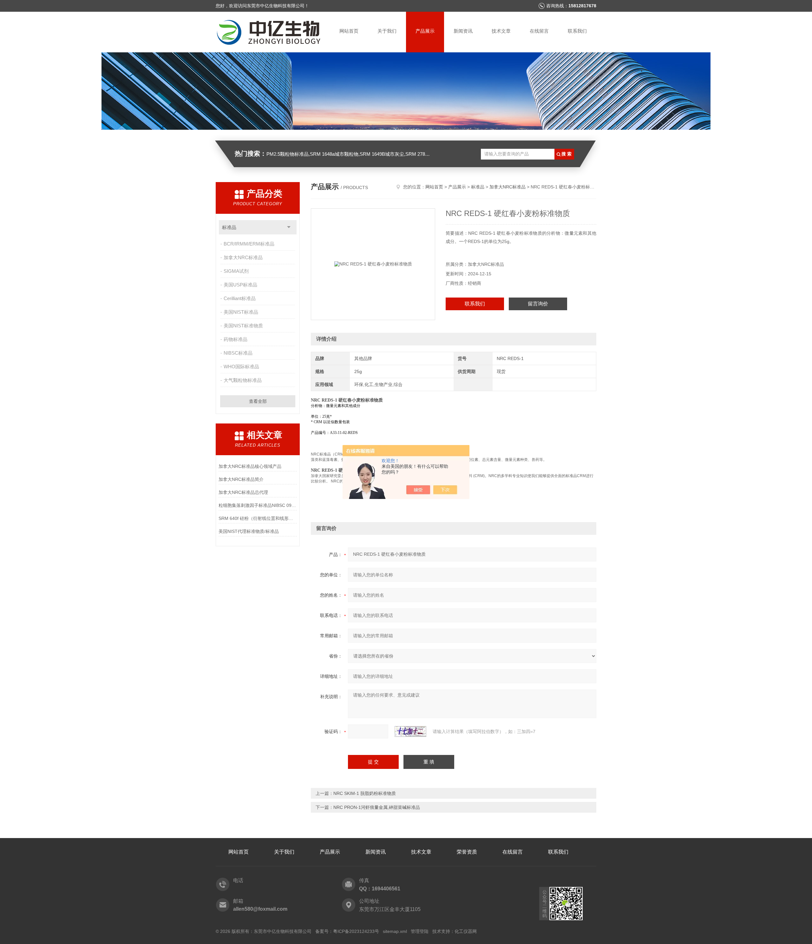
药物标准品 (235, 339)
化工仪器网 (466, 931)
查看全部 (258, 401)
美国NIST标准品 (241, 312)
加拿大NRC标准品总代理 (243, 492)
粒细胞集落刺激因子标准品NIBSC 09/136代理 (258, 505)
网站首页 (348, 31)
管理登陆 (420, 931)
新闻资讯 (463, 31)
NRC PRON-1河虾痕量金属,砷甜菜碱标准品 (376, 807)
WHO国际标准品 (241, 366)
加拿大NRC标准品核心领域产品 (250, 466)
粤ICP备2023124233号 (356, 931)
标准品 (229, 227)
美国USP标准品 (240, 284)
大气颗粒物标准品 (243, 380)
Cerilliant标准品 (240, 298)
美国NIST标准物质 (243, 325)
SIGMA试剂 (236, 271)
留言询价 (538, 303)
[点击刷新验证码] (410, 731)
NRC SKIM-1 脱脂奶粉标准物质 (364, 793)
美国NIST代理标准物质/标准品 (249, 531)
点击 (289, 227)
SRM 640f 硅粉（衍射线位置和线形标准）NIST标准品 (258, 518)
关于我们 (386, 31)
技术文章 (501, 31)
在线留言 (539, 31)
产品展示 (425, 31)
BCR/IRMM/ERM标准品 (249, 243)
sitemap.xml (395, 931)
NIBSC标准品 (238, 353)
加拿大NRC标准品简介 (241, 479)
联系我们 (577, 31)
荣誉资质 (467, 852)
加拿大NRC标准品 (243, 257)
